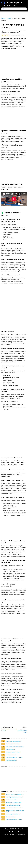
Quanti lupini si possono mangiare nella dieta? (15, 811)
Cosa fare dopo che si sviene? (13, 744)
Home (3, 18)
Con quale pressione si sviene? (13, 752)
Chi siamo (5, 834)
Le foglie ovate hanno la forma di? (13, 802)
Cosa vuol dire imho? (10, 816)
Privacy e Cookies (20, 834)
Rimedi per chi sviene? (11, 754)
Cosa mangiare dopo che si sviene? (14, 757)
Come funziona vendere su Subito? (14, 819)
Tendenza (9, 5)
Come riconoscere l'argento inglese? (14, 807)
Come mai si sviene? (10, 749)
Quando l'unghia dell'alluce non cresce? (15, 794)
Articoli (3, 5)
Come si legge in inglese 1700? (13, 814)
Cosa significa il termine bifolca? (13, 805)
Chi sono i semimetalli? (11, 799)
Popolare (16, 5)
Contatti (12, 834)
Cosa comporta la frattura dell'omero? (14, 797)
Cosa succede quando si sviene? (13, 741)
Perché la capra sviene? (11, 760)
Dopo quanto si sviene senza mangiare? (15, 746)
